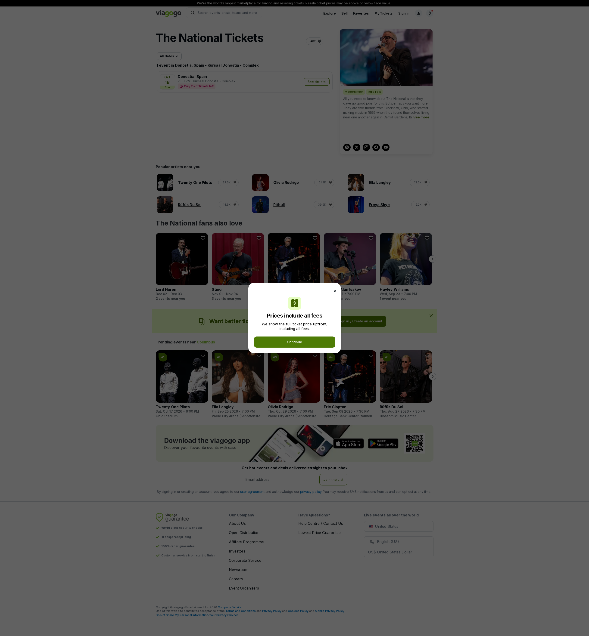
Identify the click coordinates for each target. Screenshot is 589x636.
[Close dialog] (334, 291)
